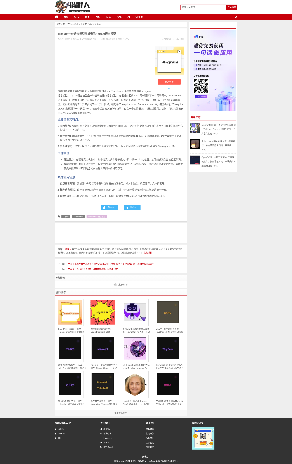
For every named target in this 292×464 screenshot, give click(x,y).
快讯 (119, 17)
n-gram (66, 217)
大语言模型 (85, 24)
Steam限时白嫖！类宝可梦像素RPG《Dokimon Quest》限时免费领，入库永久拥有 (219, 129)
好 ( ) (111, 207)
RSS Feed (108, 447)
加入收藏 (180, 39)
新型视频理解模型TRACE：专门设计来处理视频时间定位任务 (72, 366)
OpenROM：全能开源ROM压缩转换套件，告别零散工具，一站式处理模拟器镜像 (219, 161)
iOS (59, 438)
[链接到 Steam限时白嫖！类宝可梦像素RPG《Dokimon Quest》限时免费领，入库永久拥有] (195, 132)
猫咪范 (139, 17)
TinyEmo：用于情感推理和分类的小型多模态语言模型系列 (169, 366)
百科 (98, 17)
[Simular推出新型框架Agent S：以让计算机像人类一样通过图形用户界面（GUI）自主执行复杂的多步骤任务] (135, 312)
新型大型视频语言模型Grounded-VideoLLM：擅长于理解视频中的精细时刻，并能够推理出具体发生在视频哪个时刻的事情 (104, 402)
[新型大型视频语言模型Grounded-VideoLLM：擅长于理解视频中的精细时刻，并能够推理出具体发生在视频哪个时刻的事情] (102, 384)
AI (128, 17)
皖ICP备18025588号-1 (167, 461)
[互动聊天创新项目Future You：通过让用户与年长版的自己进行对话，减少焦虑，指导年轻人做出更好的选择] (135, 384)
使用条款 (150, 433)
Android (61, 433)
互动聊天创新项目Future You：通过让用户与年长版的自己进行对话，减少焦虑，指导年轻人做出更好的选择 (137, 402)
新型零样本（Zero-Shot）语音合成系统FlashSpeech (93, 269)
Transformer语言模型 (96, 217)
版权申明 (150, 438)
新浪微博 (107, 433)
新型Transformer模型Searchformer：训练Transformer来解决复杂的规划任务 (104, 330)
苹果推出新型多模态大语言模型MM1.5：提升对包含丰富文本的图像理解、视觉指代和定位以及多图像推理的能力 (169, 402)
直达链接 (169, 82)
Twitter (106, 442)
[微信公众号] (203, 449)
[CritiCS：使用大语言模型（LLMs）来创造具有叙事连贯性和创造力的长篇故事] (70, 384)
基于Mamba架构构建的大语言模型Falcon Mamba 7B (136, 366)
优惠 (76, 24)
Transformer (78, 217)
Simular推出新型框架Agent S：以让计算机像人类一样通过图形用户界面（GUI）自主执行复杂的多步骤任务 (136, 330)
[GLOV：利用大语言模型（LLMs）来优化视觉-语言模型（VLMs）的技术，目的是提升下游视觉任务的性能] (167, 312)
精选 (108, 17)
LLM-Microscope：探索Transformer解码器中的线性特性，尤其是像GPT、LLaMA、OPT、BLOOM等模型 (72, 330)
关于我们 (150, 442)
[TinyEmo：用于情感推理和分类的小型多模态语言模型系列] (167, 348)
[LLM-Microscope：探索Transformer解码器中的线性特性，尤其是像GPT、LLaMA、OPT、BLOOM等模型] (70, 312)
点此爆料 (148, 252)
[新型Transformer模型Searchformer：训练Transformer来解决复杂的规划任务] (102, 312)
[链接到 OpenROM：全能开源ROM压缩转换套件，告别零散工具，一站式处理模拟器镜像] (195, 164)
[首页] (58, 17)
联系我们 (150, 447)
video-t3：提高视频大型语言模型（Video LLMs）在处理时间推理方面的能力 (104, 366)
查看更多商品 (120, 413)
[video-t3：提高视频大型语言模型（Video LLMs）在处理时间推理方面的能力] (102, 348)
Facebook (107, 438)
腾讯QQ (106, 429)
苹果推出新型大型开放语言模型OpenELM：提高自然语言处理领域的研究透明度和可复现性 (111, 264)
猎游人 (61, 429)
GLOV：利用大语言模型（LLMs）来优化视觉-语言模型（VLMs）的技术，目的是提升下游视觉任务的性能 (169, 330)
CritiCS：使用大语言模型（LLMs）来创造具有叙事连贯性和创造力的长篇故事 (71, 402)
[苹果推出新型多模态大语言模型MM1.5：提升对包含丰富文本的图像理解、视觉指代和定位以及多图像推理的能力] (167, 384)
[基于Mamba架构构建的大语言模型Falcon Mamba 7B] (135, 348)
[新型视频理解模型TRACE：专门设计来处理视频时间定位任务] (70, 348)
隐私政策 (150, 429)
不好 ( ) (133, 207)
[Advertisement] (105, 66)
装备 (87, 17)
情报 (76, 17)
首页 (66, 17)
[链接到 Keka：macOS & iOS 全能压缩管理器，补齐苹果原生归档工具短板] (195, 148)
